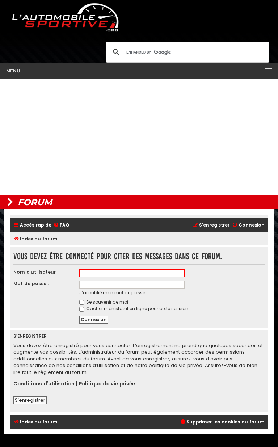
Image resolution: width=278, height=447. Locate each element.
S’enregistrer (30, 400)
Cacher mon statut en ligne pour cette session (136, 308)
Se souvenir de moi (106, 302)
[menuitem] (61, 225)
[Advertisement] (139, 137)
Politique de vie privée (107, 384)
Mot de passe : (31, 284)
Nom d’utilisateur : (36, 272)
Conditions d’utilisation (44, 384)
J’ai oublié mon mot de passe (112, 292)
